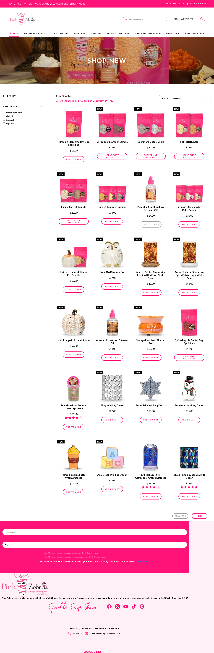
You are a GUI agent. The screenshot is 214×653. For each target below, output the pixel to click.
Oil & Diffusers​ (60, 34)
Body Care (96, 34)
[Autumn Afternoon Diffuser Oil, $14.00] (112, 321)
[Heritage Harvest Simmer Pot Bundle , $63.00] (73, 253)
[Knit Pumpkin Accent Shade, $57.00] (73, 321)
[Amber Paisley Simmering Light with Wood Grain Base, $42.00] (151, 253)
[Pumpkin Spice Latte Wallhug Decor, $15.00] (73, 456)
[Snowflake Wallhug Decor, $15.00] (151, 386)
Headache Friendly (14, 112)
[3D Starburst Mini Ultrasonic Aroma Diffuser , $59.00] (151, 456)
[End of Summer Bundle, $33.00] (112, 188)
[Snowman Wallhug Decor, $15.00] (189, 386)
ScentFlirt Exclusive (118, 34)
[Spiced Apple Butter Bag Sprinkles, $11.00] (189, 321)
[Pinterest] (142, 606)
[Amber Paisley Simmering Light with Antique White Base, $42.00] (189, 253)
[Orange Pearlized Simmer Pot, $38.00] (151, 321)
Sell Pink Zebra (197, 4)
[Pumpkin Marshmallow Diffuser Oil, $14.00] (151, 188)
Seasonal (10, 120)
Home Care (79, 34)
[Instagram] (117, 606)
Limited (9, 116)
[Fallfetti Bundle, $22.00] (189, 123)
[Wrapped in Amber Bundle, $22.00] (112, 123)
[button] (22, 107)
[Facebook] (109, 606)
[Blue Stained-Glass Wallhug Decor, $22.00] (189, 456)
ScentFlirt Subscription (148, 34)
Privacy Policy (142, 561)
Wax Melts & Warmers (35, 34)
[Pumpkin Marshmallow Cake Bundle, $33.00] (189, 188)
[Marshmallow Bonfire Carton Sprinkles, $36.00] (73, 386)
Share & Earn (173, 34)
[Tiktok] (134, 606)
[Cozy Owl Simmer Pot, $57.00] (112, 253)
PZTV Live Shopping (195, 34)
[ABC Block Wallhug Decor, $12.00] (112, 456)
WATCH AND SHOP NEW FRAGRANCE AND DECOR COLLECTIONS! (47, 4)
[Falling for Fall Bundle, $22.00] (73, 188)
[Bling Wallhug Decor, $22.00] (112, 386)
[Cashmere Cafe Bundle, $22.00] (151, 123)
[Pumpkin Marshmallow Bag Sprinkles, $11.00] (73, 123)
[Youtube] (125, 606)
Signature (10, 124)
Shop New (14, 34)
